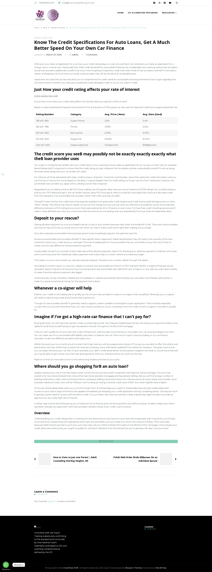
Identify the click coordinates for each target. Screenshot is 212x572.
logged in (52, 501)
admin (75, 55)
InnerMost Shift (70, 568)
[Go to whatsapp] (6, 565)
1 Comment (91, 55)
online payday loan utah (46, 96)
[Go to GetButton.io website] (6, 569)
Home (120, 13)
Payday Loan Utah (43, 38)
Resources (168, 13)
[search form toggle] (177, 3)
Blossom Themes (133, 568)
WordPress (160, 568)
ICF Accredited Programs (143, 13)
